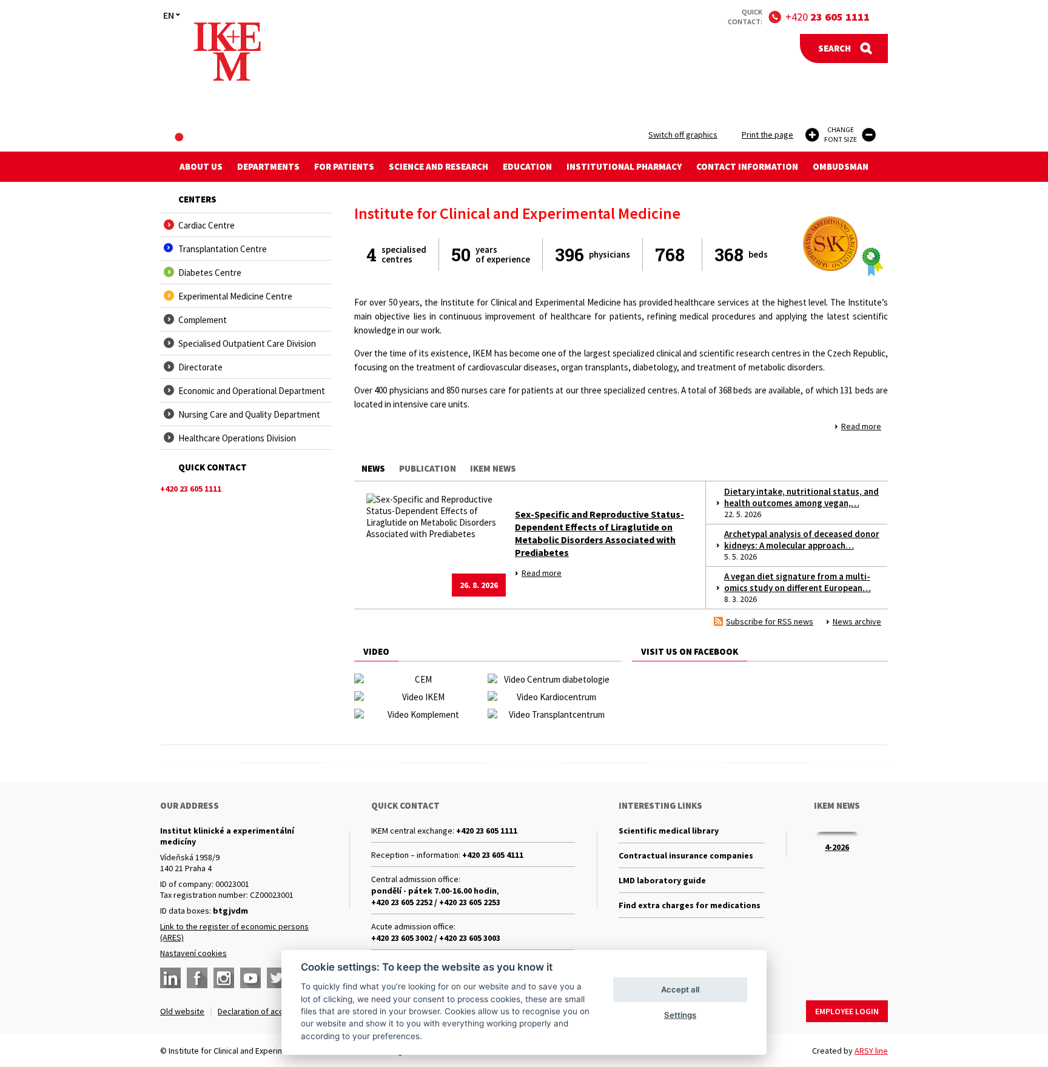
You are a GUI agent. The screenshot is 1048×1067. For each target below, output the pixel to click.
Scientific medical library (669, 830)
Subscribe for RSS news (769, 621)
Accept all (680, 989)
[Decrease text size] (869, 135)
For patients (344, 166)
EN (168, 15)
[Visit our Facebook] (197, 978)
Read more (861, 426)
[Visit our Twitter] (277, 978)
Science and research (438, 166)
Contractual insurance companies (686, 855)
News (373, 468)
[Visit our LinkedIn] (170, 978)
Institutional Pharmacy (624, 166)
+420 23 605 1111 (486, 830)
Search (834, 48)
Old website (182, 1011)
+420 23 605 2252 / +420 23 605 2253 (435, 902)
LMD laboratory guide (662, 880)
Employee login (847, 1011)
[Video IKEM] (418, 697)
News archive (857, 621)
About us (201, 166)
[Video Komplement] (418, 714)
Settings (680, 1015)
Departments (268, 166)
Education (527, 166)
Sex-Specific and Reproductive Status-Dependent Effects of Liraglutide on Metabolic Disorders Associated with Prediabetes (599, 533)
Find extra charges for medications (690, 905)
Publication (427, 468)
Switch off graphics (682, 134)
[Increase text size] (812, 135)
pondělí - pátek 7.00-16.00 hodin (434, 890)
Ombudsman (840, 166)
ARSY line (871, 1050)
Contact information (747, 166)
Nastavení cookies (193, 953)
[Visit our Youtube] (250, 978)
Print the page (767, 134)
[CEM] (418, 679)
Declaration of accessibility (267, 1011)
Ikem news (493, 468)
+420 (827, 17)
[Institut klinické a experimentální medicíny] (227, 51)
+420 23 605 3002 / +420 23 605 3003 (435, 937)
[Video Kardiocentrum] (552, 697)
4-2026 (837, 846)
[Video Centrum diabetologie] (552, 679)
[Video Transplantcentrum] (552, 714)
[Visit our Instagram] (223, 978)
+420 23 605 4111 (492, 854)
